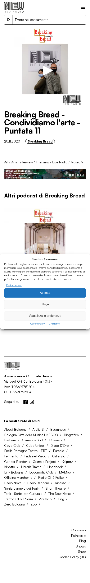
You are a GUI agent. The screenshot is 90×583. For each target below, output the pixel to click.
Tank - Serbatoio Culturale (23, 493)
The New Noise (59, 493)
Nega (45, 304)
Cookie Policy (37, 323)
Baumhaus (58, 429)
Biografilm (71, 435)
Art (6, 162)
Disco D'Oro (59, 445)
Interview (42, 162)
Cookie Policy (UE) (72, 557)
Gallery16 (58, 456)
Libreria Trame (31, 467)
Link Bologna (13, 472)
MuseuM (77, 162)
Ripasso (60, 483)
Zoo (34, 504)
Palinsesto (78, 535)
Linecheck (55, 467)
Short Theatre (55, 488)
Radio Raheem (38, 483)
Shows (81, 546)
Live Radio (60, 162)
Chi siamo (54, 323)
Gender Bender (15, 462)
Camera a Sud (32, 440)
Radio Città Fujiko (51, 477)
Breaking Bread (40, 141)
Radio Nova (12, 483)
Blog (82, 541)
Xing (61, 499)
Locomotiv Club (41, 472)
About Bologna (15, 429)
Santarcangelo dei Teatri (22, 488)
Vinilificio (45, 499)
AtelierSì (38, 429)
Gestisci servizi (14, 285)
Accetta (45, 293)
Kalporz (67, 462)
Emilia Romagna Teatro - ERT (25, 451)
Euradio (58, 451)
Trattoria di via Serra (18, 499)
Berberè (10, 440)
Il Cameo (55, 440)
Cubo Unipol (35, 445)
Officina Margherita (18, 477)
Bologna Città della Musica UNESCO (31, 435)
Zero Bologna (14, 504)
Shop (82, 551)
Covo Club (12, 445)
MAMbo (65, 472)
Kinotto (9, 467)
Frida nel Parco (35, 456)
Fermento (11, 456)
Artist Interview (22, 162)
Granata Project (44, 462)
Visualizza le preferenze (45, 316)
